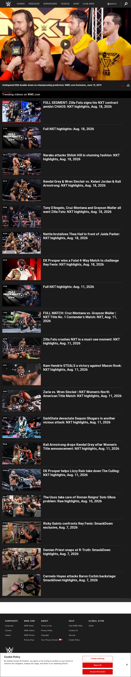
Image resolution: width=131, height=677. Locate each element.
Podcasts (34, 4)
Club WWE (88, 4)
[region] (65, 665)
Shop (76, 4)
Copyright (45, 635)
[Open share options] (128, 85)
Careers (8, 630)
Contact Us (73, 630)
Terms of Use (46, 626)
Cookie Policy (74, 640)
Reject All (97, 665)
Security (72, 635)
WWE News (29, 626)
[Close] (127, 664)
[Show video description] (122, 85)
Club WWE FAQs (76, 626)
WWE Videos (29, 630)
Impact (8, 635)
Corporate (9, 626)
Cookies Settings (98, 658)
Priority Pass (29, 640)
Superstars (50, 4)
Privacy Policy (46, 630)
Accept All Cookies (97, 672)
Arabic (91, 626)
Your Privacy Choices (49, 640)
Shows (21, 4)
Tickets (65, 4)
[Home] (8, 3)
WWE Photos (29, 635)
